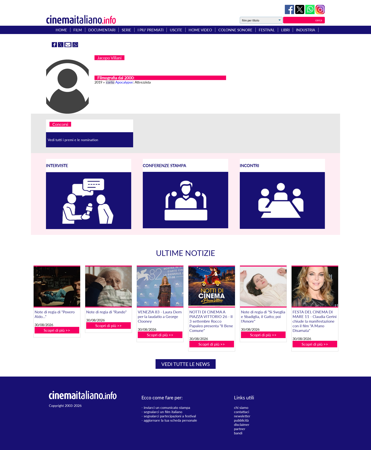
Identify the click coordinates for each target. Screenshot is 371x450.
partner (239, 429)
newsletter (242, 416)
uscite (176, 30)
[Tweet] (300, 13)
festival (267, 30)
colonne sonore (235, 30)
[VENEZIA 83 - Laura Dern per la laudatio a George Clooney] (160, 287)
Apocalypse (124, 82)
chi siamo (241, 407)
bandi (238, 433)
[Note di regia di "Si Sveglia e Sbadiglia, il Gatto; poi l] (263, 287)
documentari (101, 30)
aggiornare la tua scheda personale (170, 420)
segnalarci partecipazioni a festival (170, 416)
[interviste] (88, 228)
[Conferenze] (185, 227)
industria (305, 30)
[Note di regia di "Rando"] (108, 287)
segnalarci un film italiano (163, 412)
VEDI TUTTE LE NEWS (185, 364)
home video (200, 30)
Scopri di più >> (57, 330)
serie (126, 30)
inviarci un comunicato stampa (167, 407)
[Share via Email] (68, 46)
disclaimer (241, 424)
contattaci (241, 412)
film (77, 30)
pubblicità (241, 420)
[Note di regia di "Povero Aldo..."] (57, 287)
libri (285, 30)
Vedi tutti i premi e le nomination (73, 140)
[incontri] (282, 228)
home (61, 30)
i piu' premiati (150, 30)
